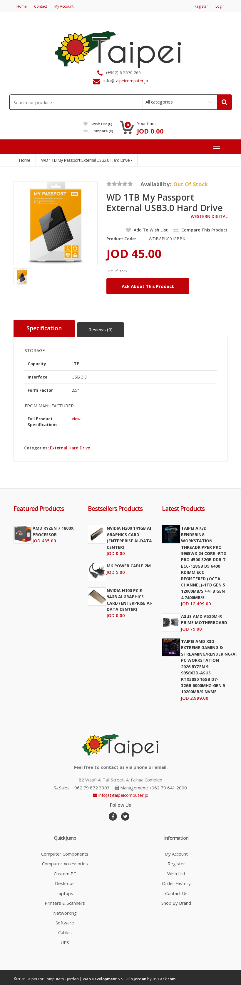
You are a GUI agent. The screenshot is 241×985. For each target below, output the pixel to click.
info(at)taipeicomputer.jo (122, 795)
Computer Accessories (65, 863)
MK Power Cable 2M (129, 566)
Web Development (100, 978)
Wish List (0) (101, 123)
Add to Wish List (150, 230)
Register (201, 6)
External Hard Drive (70, 448)
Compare (102, 131)
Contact (40, 6)
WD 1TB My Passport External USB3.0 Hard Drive (85, 160)
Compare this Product (203, 230)
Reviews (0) (100, 329)
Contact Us (176, 893)
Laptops (64, 893)
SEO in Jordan (133, 978)
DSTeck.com (164, 978)
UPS (65, 942)
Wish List (176, 873)
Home (21, 6)
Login (220, 6)
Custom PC (65, 873)
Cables (65, 932)
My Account (63, 6)
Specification (44, 328)
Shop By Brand (176, 903)
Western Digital (209, 216)
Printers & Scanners (65, 903)
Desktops (65, 883)
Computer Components (64, 854)
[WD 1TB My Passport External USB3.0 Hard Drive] (55, 223)
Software (65, 923)
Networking (65, 913)
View (76, 418)
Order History (176, 883)
